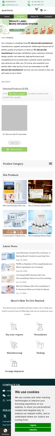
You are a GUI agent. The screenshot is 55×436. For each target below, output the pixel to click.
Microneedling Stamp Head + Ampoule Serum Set (40, 236)
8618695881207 (11, 2)
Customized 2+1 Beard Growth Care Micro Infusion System (15, 236)
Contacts (48, 16)
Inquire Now (14, 143)
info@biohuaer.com (12, 5)
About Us (34, 16)
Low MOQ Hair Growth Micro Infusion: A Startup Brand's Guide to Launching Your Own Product (33, 255)
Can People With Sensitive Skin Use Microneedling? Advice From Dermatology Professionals (33, 277)
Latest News (10, 246)
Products (20, 16)
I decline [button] (33, 430)
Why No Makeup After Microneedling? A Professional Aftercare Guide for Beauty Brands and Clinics (33, 288)
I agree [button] (33, 425)
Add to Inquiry (16, 149)
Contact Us (11, 385)
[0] (37, 10)
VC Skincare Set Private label (14, 134)
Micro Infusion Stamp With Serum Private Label (40, 205)
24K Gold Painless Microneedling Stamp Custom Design (15, 205)
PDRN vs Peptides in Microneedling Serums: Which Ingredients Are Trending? (34, 265)
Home (6, 16)
